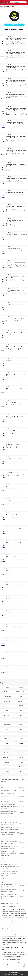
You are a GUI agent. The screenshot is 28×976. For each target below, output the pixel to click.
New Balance (7, 691)
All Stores (11, 972)
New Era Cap (21, 687)
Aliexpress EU (7, 734)
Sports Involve (7, 696)
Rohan (7, 767)
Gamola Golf (7, 720)
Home (1, 6)
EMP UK (21, 757)
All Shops (6, 6)
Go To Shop (14, 24)
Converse (21, 743)
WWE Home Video (21, 691)
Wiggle (7, 687)
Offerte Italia (16, 972)
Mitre (7, 729)
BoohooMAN (21, 701)
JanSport (21, 724)
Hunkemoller (7, 748)
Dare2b (21, 767)
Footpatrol (21, 771)
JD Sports (21, 696)
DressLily (21, 748)
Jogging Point (7, 701)
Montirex (21, 715)
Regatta (7, 771)
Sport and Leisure (7, 706)
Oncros (21, 710)
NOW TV (21, 706)
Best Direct (7, 752)
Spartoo (21, 738)
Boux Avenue (21, 752)
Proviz (12, 6)
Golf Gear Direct (7, 757)
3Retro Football (21, 720)
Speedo (7, 743)
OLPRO (7, 762)
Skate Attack (7, 715)
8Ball (7, 710)
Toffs (21, 729)
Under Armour (7, 738)
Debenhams (21, 734)
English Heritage (7, 724)
